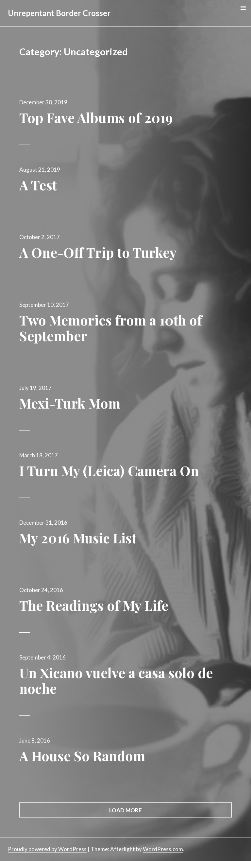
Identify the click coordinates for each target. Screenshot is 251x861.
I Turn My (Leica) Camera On (109, 470)
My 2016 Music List (77, 538)
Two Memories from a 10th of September (110, 327)
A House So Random (82, 755)
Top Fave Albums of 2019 (96, 117)
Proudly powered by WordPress (47, 849)
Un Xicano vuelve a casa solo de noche (116, 680)
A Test (38, 185)
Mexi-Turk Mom (69, 403)
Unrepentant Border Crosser (59, 13)
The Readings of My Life (93, 605)
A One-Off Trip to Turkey (97, 252)
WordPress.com (163, 849)
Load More (125, 810)
